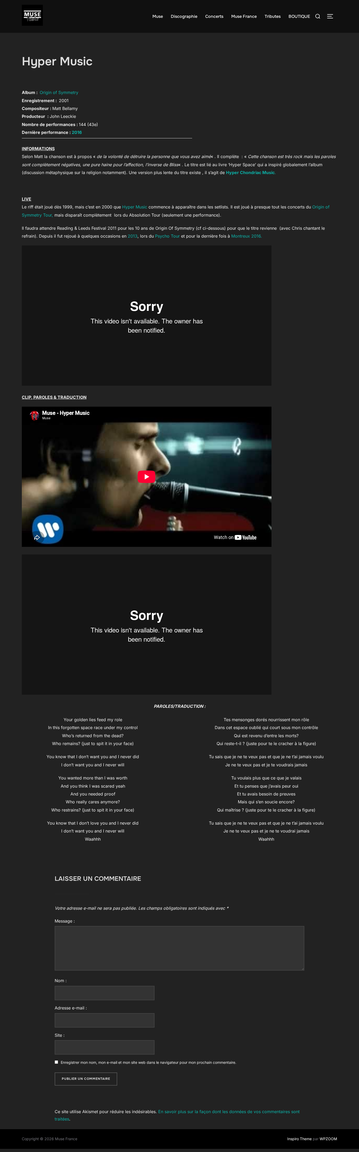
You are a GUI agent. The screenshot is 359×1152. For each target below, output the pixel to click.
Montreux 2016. (246, 236)
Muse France (244, 16)
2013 (132, 236)
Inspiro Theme (299, 1139)
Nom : (61, 980)
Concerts (214, 16)
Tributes (273, 16)
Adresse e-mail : (71, 1007)
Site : (60, 1035)
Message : (65, 921)
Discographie (184, 16)
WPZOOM (328, 1139)
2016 (77, 132)
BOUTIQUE (299, 16)
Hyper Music (134, 207)
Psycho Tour (167, 236)
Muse (157, 16)
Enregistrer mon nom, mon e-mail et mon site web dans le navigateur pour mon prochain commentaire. (148, 1062)
